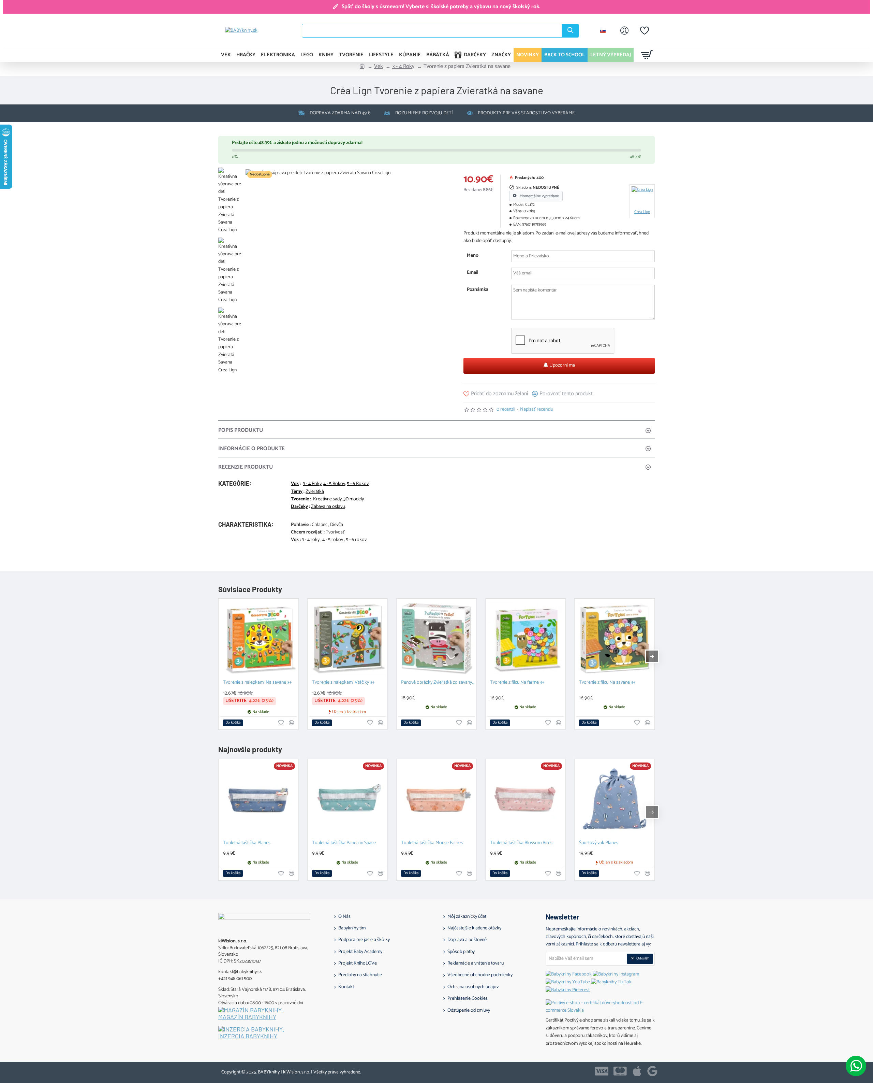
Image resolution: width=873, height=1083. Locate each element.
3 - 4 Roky (403, 66)
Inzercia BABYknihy (247, 1036)
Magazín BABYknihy (247, 1017)
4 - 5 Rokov (334, 484)
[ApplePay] (637, 1071)
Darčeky (299, 507)
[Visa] (601, 1071)
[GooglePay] (652, 1071)
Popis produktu (240, 430)
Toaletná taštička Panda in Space (344, 843)
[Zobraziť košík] (647, 55)
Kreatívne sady (327, 499)
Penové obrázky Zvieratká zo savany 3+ (438, 683)
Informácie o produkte (251, 448)
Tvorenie (300, 499)
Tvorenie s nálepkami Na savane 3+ (257, 683)
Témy (296, 492)
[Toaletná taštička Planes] (258, 799)
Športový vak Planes (598, 843)
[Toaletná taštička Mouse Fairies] (436, 799)
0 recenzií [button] (506, 409)
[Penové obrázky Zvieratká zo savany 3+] (436, 638)
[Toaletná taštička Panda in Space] (347, 799)
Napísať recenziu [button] (536, 409)
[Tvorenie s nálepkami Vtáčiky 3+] (347, 638)
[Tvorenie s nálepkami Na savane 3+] (258, 638)
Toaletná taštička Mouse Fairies (432, 843)
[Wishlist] (644, 30)
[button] (495, 393)
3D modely (353, 499)
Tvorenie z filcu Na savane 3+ (607, 683)
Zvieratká (315, 492)
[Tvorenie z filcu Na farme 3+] (525, 638)
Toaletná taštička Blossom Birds (521, 843)
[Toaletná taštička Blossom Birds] (525, 799)
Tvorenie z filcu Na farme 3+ (517, 683)
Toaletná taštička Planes (246, 843)
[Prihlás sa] (624, 31)
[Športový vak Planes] (614, 799)
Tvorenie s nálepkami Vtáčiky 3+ (343, 683)
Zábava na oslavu (328, 507)
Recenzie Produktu (245, 467)
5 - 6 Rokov (358, 484)
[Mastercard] (620, 1071)
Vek (378, 66)
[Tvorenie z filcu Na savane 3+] (614, 638)
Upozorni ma (561, 365)
